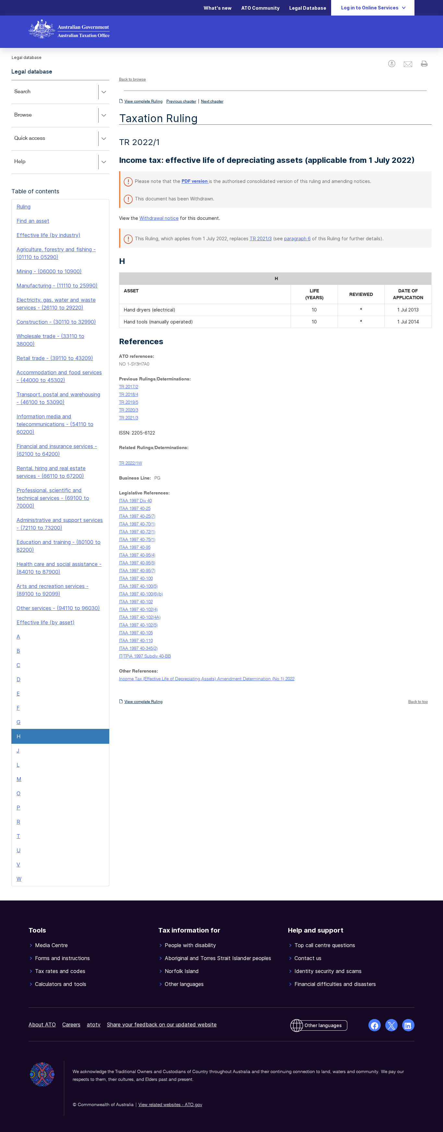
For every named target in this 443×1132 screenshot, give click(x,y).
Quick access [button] (39, 143)
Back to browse (132, 80)
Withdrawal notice (159, 218)
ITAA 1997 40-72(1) (137, 532)
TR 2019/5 (128, 402)
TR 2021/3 (261, 238)
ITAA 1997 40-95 (134, 547)
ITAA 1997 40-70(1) (137, 524)
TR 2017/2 (128, 387)
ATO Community (260, 8)
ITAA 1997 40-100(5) (138, 586)
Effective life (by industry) (48, 235)
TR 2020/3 (128, 410)
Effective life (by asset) (46, 622)
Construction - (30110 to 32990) (56, 322)
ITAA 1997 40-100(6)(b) (141, 594)
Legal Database (307, 8)
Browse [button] (32, 119)
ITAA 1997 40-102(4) (138, 609)
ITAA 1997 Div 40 (135, 501)
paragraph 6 (297, 238)
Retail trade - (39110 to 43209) (55, 358)
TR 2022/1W (130, 463)
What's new (218, 8)
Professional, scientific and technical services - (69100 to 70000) (53, 498)
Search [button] (31, 96)
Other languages (323, 1025)
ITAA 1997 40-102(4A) (140, 617)
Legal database (31, 72)
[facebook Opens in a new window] (374, 1025)
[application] (60, 127)
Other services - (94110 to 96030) (58, 608)
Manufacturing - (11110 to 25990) (57, 285)
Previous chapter (181, 102)
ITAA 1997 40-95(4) (137, 555)
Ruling (23, 206)
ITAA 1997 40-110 (136, 641)
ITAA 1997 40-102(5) (138, 625)
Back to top (418, 702)
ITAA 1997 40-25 (134, 508)
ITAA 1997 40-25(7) (137, 516)
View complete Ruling (143, 102)
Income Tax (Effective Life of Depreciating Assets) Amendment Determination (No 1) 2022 (206, 679)
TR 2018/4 (128, 394)
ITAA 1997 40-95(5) (137, 563)
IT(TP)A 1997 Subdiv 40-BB (145, 656)
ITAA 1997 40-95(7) (137, 571)
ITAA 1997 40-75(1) (137, 540)
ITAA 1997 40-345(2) (138, 648)
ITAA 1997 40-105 (136, 633)
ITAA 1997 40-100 (136, 578)
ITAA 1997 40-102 (136, 602)
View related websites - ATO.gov (170, 1105)
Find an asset (33, 221)
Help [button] (29, 166)
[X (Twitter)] (391, 1025)
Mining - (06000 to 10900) (49, 271)
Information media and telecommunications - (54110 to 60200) (55, 424)
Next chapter (212, 102)
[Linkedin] (408, 1025)
